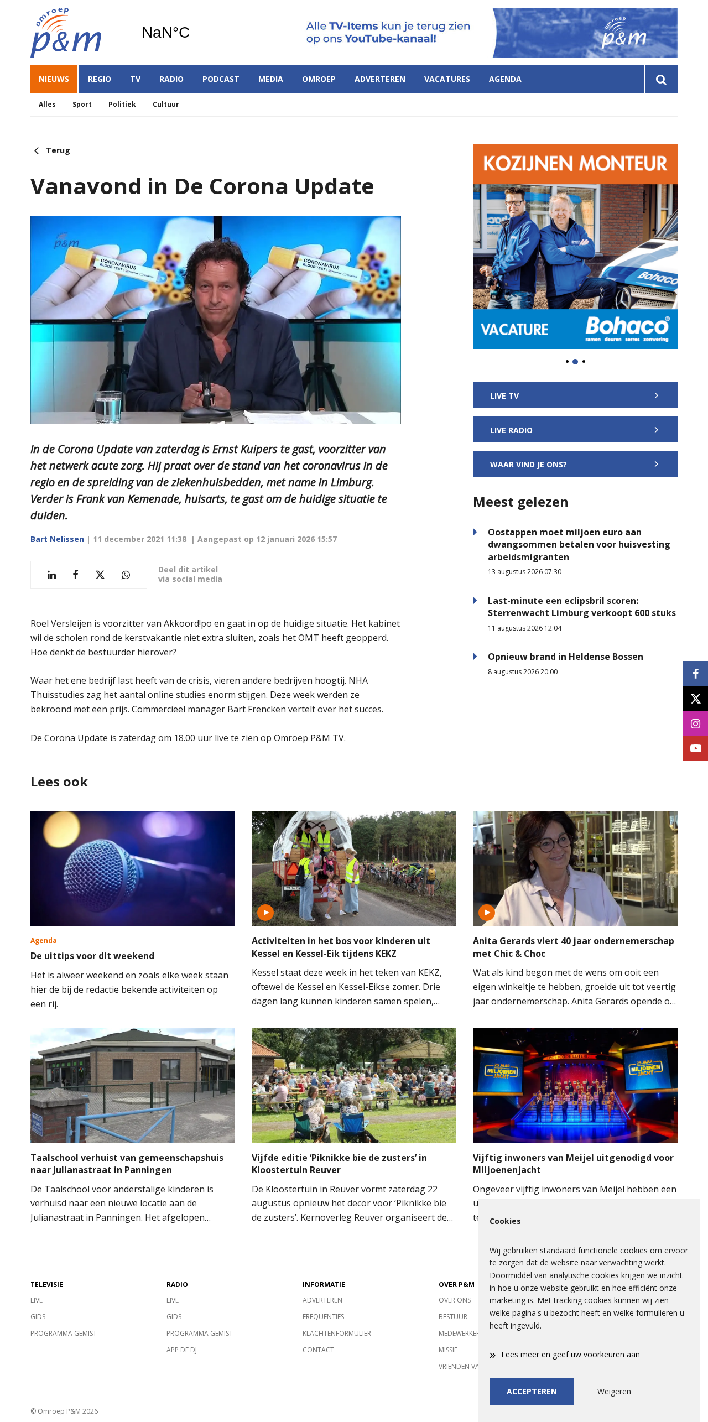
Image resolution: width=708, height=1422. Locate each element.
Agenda (505, 79)
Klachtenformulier (337, 1333)
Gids (37, 1316)
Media (270, 79)
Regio (99, 79)
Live (36, 1300)
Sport (82, 104)
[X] (695, 698)
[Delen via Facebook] (75, 574)
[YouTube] (695, 748)
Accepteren (532, 1391)
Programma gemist (63, 1333)
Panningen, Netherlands (194, 33)
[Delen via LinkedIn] (51, 574)
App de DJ (181, 1350)
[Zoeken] (661, 79)
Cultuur (166, 104)
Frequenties (323, 1316)
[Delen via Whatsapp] (125, 574)
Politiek (122, 104)
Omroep (319, 79)
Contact (318, 1350)
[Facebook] (695, 673)
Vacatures (447, 79)
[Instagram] (695, 723)
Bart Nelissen (57, 539)
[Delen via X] (100, 574)
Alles (47, 104)
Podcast (221, 79)
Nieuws (54, 79)
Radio (171, 79)
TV (135, 79)
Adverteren (380, 79)
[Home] (77, 33)
